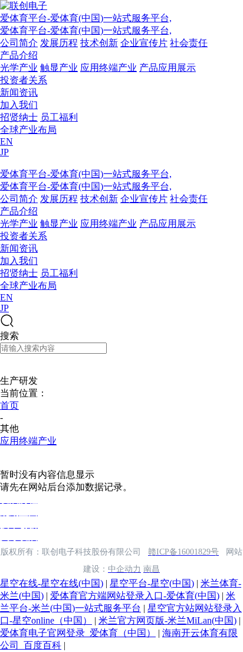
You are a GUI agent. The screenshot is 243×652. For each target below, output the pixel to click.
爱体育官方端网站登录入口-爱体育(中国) (134, 596)
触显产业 (59, 68)
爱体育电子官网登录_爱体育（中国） (78, 633)
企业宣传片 (144, 43)
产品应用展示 (167, 68)
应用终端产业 (108, 68)
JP (4, 152)
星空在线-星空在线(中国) (51, 583)
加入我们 (19, 105)
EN (6, 141)
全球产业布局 (28, 130)
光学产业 (19, 68)
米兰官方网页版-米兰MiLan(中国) (167, 620)
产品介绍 (19, 55)
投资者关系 (23, 80)
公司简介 (19, 43)
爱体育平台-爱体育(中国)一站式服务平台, (86, 18)
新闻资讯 (19, 92)
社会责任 (189, 43)
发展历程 (59, 43)
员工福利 (59, 117)
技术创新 (99, 43)
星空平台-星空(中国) (152, 583)
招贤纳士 (19, 117)
